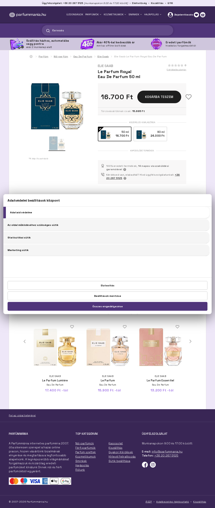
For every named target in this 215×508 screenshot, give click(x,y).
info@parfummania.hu (167, 451)
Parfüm (44, 56)
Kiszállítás (157, 3)
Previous (24, 341)
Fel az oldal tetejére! (22, 415)
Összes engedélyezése (107, 306)
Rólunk (80, 470)
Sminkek (81, 461)
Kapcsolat (116, 443)
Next (190, 341)
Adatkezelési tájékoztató (172, 501)
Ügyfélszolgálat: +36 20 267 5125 (62, 3)
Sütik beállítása (119, 461)
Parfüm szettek (85, 452)
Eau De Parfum (82, 56)
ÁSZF (149, 501)
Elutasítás (107, 285)
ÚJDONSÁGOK (74, 14)
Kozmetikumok (85, 456)
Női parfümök (84, 443)
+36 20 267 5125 (166, 455)
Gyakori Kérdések (121, 452)
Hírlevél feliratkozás (122, 456)
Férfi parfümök (85, 448)
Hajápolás (82, 465)
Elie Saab (103, 56)
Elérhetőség (139, 3)
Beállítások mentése (107, 295)
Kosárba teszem (159, 97)
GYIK (170, 3)
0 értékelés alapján (176, 69)
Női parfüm (61, 56)
